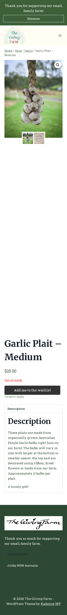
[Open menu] (59, 36)
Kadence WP (51, 604)
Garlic (20, 396)
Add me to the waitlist (32, 390)
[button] (57, 65)
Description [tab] (16, 408)
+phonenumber (18, 554)
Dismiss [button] (33, 18)
